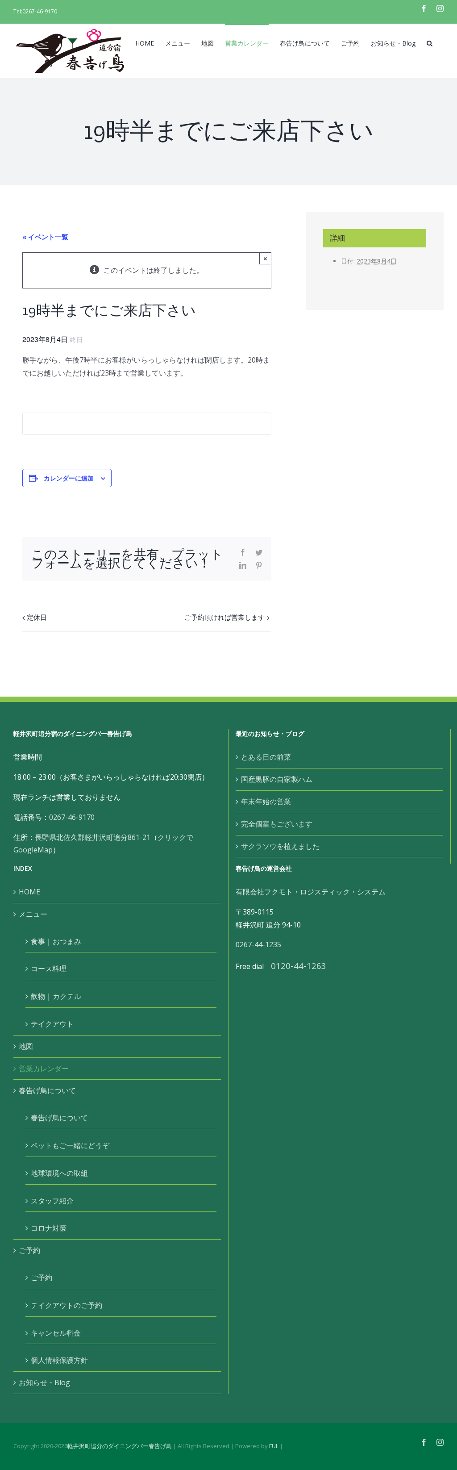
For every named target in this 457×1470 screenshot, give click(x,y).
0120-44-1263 (298, 965)
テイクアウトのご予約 (66, 1305)
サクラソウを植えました (280, 846)
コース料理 (48, 968)
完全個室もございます (276, 824)
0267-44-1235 (258, 944)
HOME (29, 892)
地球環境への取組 (59, 1173)
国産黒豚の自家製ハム (276, 779)
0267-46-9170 (39, 11)
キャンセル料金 (56, 1333)
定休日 (37, 617)
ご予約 (29, 1250)
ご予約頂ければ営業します (224, 617)
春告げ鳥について (47, 1090)
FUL (273, 1446)
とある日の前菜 (266, 757)
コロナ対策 (48, 1228)
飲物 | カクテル (56, 996)
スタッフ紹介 (52, 1201)
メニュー (33, 914)
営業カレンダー (44, 1068)
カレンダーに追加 (69, 477)
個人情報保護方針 (59, 1360)
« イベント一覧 (45, 236)
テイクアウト (52, 1024)
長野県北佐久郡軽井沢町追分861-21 (92, 837)
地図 (26, 1046)
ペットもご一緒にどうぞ (70, 1145)
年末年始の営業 (266, 801)
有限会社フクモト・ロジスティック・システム (311, 892)
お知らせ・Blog (44, 1382)
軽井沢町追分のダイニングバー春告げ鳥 (119, 1446)
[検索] (429, 42)
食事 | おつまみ (56, 941)
